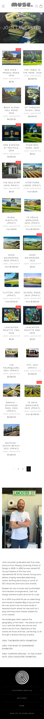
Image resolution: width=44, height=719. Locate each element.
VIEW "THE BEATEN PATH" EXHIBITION (19, 640)
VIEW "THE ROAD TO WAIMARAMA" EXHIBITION (18, 647)
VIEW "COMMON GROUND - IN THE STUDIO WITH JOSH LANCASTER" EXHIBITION (22, 655)
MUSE (22, 706)
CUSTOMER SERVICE (22, 690)
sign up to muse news (22, 713)
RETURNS (22, 698)
